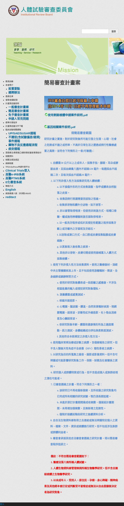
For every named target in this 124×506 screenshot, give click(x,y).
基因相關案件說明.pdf (61, 127)
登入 (2, 504)
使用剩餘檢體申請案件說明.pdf (68, 115)
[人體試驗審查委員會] (39, 18)
